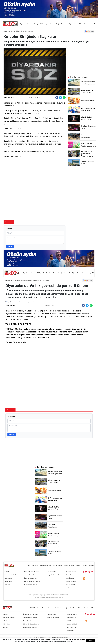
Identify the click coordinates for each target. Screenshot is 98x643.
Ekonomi (52, 24)
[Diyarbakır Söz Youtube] (92, 572)
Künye (78, 565)
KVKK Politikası (33, 565)
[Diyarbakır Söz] (10, 23)
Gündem (30, 24)
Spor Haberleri (51, 571)
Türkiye (36, 24)
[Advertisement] (35, 175)
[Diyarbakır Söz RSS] (84, 578)
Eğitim (71, 24)
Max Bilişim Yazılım (57, 597)
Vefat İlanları (70, 578)
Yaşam (76, 24)
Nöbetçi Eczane (71, 571)
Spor (47, 24)
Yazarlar (86, 24)
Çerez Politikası (69, 565)
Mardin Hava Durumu (31, 584)
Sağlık (58, 24)
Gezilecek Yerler (71, 584)
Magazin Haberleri (53, 575)
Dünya (81, 24)
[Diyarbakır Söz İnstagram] (89, 572)
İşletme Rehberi (71, 581)
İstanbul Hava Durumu (31, 571)
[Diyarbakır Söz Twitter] (86, 572)
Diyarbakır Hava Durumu (32, 581)
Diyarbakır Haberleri (10, 575)
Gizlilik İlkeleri (57, 565)
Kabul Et (91, 640)
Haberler (6, 31)
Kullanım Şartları (45, 565)
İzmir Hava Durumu (30, 578)
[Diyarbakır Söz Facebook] (83, 572)
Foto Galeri (8, 578)
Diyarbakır (23, 24)
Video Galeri (8, 581)
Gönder (9, 246)
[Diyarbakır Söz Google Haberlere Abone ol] (89, 31)
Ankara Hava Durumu (31, 575)
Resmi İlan (64, 24)
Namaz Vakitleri (71, 575)
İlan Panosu (69, 588)
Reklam (91, 565)
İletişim (84, 565)
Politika (42, 24)
